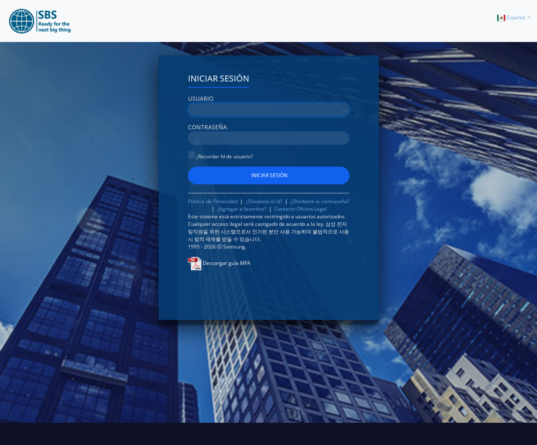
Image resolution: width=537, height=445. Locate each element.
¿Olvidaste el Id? (264, 201)
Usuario (201, 98)
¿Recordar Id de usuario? (224, 156)
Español (516, 17)
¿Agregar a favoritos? (241, 208)
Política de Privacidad (213, 201)
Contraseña (207, 127)
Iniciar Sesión (218, 78)
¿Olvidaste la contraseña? (319, 201)
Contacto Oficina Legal (300, 208)
